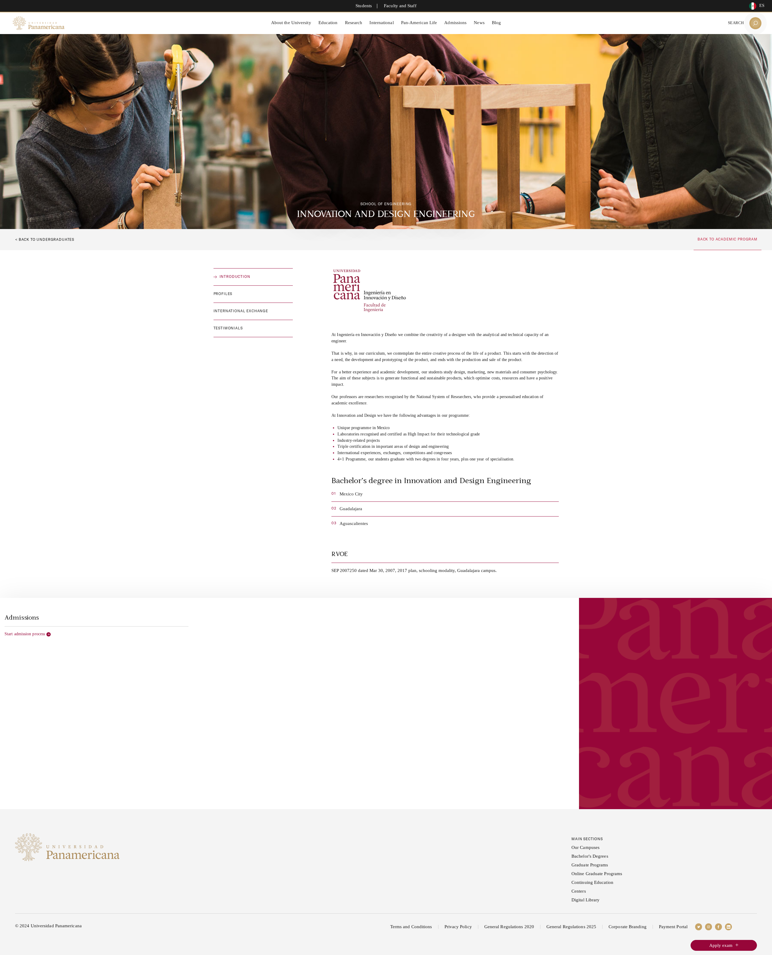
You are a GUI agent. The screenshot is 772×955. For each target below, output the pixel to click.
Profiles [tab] (223, 293)
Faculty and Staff (400, 5)
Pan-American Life (419, 22)
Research (353, 22)
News (479, 22)
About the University (291, 22)
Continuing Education (592, 882)
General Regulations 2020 (509, 926)
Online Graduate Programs (596, 873)
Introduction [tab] (235, 276)
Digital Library (585, 899)
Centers (578, 891)
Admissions (455, 22)
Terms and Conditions (411, 926)
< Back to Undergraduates (44, 239)
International (381, 22)
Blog (496, 22)
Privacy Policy (458, 926)
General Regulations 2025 (571, 926)
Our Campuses (585, 847)
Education (328, 22)
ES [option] (761, 5)
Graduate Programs (589, 864)
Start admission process (25, 634)
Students (364, 5)
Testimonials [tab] (228, 328)
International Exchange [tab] (241, 311)
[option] (755, 6)
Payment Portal (673, 926)
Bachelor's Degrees (589, 856)
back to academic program (728, 239)
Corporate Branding (628, 926)
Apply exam (721, 945)
